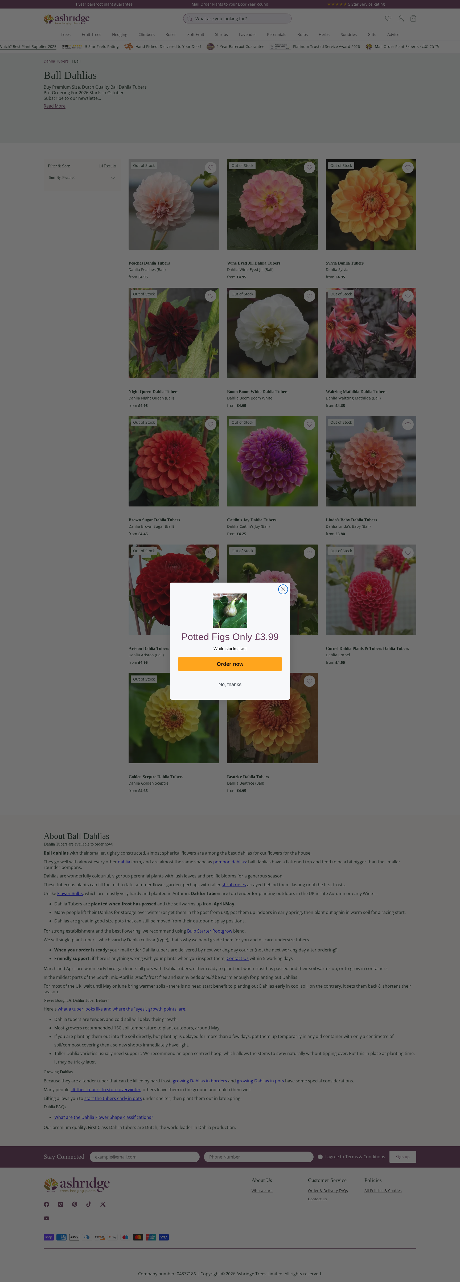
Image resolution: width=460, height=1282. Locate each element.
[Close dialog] (283, 589)
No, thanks (230, 684)
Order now (230, 664)
